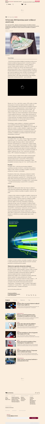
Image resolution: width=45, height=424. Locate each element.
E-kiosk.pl (31, 397)
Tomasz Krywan (11, 58)
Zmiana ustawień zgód (16, 398)
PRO (25, 4)
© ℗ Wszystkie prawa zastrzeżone (14, 294)
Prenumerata (23, 399)
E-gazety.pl (32, 398)
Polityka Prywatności (15, 397)
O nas (6, 397)
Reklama (22, 397)
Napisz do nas (7, 399)
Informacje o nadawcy (15, 400)
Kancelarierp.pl (32, 401)
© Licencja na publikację (12, 293)
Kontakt (6, 398)
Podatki (18, 302)
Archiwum (22, 400)
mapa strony (7, 410)
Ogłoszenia (23, 398)
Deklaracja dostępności (16, 401)
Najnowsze (22, 300)
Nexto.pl (31, 399)
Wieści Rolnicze (32, 402)
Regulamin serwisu (15, 399)
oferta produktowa (22, 410)
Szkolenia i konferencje (9, 407)
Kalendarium (14, 410)
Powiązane (7, 300)
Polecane (15, 300)
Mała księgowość (33, 400)
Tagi (29, 300)
